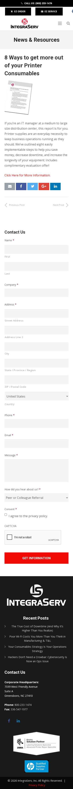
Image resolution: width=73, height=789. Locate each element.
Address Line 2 (14, 337)
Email (8, 435)
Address (10, 304)
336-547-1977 (19, 709)
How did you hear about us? (22, 489)
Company (11, 284)
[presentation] (32, 537)
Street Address (14, 320)
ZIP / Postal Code (15, 386)
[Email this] (9, 186)
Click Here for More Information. (27, 175)
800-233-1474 (23, 705)
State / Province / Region (20, 370)
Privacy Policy (37, 785)
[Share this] (21, 186)
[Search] (68, 23)
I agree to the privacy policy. (28, 516)
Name (9, 240)
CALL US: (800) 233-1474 (38, 3)
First (7, 256)
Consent (10, 509)
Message (11, 455)
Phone (9, 415)
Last (7, 273)
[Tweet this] (32, 186)
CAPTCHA (10, 526)
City (7, 353)
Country (10, 404)
